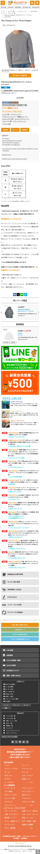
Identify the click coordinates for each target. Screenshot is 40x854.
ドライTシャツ (27, 768)
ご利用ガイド (20, 681)
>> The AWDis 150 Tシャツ (16, 558)
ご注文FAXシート (20, 630)
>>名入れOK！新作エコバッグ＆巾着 (19, 446)
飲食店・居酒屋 (27, 824)
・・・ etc (27, 782)
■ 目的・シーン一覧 (10, 721)
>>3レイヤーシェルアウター (16, 437)
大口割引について (12, 670)
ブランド (10, 7)
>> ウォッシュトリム (14, 527)
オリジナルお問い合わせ (20, 634)
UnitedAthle (13, 433)
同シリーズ (15, 130)
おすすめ (18, 7)
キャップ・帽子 (9, 798)
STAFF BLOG (12, 597)
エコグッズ (8, 802)
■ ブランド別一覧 (9, 718)
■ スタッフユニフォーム (12, 730)
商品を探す (20, 713)
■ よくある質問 (8, 687)
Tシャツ (7, 765)
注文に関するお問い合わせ (20, 625)
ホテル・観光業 (9, 828)
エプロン (7, 779)
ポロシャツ (8, 775)
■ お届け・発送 (8, 696)
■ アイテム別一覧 (9, 716)
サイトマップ (20, 843)
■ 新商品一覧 (8, 726)
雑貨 (6, 708)
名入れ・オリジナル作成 (9, 737)
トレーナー (26, 765)
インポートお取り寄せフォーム (20, 639)
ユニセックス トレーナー (22, 119)
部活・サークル (27, 818)
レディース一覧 (6, 121)
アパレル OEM (6, 124)
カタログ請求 (11, 665)
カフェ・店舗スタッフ (12, 821)
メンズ (6, 705)
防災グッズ (26, 795)
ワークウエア (9, 782)
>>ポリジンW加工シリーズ (16, 516)
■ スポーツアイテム (10, 733)
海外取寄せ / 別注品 (14, 589)
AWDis (11, 552)
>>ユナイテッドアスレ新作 (16, 458)
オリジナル (35, 7)
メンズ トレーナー (22, 11)
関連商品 (24, 130)
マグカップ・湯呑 (28, 802)
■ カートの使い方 (8, 691)
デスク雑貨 (8, 791)
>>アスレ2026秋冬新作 (15, 476)
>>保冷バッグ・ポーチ (15, 508)
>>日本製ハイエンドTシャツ (16, 548)
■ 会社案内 (6, 701)
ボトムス (25, 772)
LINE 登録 (9, 650)
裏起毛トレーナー (23, 117)
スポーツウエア (27, 775)
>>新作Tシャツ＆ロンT (15, 537)
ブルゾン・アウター (11, 768)
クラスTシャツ (9, 824)
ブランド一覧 (11, 13)
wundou (12, 487)
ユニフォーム (27, 7)
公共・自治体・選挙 (29, 821)
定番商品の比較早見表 (15, 574)
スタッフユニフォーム (30, 814)
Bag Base (12, 461)
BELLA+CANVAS (14, 561)
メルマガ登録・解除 (13, 660)
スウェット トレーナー (9, 117)
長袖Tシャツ (26, 779)
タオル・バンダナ (10, 795)
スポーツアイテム (10, 811)
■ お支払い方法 (8, 694)
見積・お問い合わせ (13, 675)
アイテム (3, 7)
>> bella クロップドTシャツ (17, 567)
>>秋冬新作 (11, 484)
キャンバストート (28, 791)
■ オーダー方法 (8, 689)
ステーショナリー (28, 788)
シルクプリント (7, 105)
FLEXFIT (12, 495)
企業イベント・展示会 (30, 811)
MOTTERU (12, 502)
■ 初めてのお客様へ (9, 684)
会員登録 (9, 655)
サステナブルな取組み (15, 612)
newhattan (13, 521)
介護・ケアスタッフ (11, 814)
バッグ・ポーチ (9, 788)
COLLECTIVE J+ (14, 540)
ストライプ (25, 527)
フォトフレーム (9, 805)
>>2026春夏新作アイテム (15, 518)
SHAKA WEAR (13, 531)
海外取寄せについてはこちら (11, 219)
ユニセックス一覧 (7, 119)
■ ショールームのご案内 (10, 699)
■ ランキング (8, 728)
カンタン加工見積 (13, 582)
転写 (16, 105)
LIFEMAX (12, 512)
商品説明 (5, 130)
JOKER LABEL (13, 480)
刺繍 (23, 105)
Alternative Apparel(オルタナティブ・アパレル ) (16, 82)
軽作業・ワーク (9, 818)
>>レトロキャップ (13, 499)
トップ (3, 11)
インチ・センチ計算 (14, 605)
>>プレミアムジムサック (15, 467)
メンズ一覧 (11, 11)
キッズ (26, 705)
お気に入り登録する (21, 75)
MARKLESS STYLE (15, 440)
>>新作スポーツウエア (15, 491)
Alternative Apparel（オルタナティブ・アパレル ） (18, 15)
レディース (16, 705)
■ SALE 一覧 (7, 723)
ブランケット (26, 798)
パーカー (8, 772)
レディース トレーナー (19, 121)
